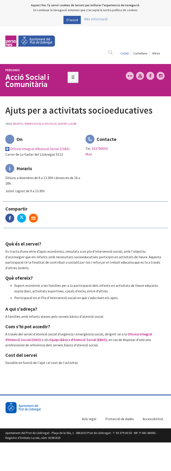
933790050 (100, 148)
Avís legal (89, 419)
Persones (12, 70)
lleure (72, 123)
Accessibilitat (153, 419)
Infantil (18, 123)
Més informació (96, 19)
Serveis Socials (33, 123)
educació (51, 123)
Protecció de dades (119, 419)
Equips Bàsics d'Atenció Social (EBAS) (78, 339)
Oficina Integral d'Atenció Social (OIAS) (39, 149)
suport (62, 123)
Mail (89, 154)
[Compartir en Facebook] (11, 218)
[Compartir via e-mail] (34, 218)
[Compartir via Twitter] (23, 218)
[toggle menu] (73, 77)
